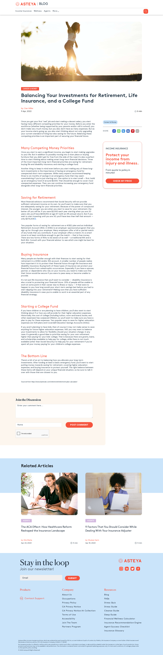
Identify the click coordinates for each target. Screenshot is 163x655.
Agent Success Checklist (117, 627)
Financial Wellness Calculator (119, 619)
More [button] (55, 11)
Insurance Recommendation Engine (122, 623)
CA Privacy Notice (71, 607)
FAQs (106, 599)
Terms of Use (69, 615)
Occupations (69, 599)
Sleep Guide (110, 615)
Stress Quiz (110, 603)
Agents (47, 11)
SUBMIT (72, 578)
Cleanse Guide (111, 611)
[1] (35, 218)
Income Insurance (23, 11)
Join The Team (69, 623)
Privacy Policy (69, 603)
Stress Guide (110, 607)
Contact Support (34, 598)
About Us (67, 595)
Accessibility (68, 619)
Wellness (38, 11)
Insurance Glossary (114, 631)
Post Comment (79, 424)
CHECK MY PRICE (122, 181)
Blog (106, 595)
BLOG (43, 3)
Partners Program (71, 627)
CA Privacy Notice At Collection (79, 611)
